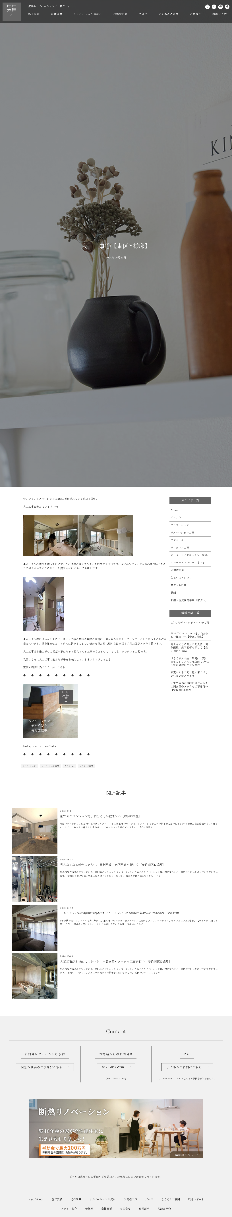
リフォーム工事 (86, 766)
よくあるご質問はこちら (184, 1067)
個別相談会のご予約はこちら (42, 1067)
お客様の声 (120, 14)
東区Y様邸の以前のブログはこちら (44, 667)
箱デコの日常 (179, 585)
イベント (176, 518)
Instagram (30, 746)
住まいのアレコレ (181, 578)
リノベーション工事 (50, 766)
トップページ (36, 1199)
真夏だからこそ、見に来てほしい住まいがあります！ (189, 674)
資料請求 (144, 1209)
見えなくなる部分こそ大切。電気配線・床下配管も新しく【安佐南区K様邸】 (189, 647)
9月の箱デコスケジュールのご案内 (190, 624)
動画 (173, 593)
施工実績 (34, 14)
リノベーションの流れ (87, 14)
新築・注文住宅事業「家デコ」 (189, 600)
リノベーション (29, 766)
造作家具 (57, 14)
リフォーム (69, 766)
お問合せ (195, 14)
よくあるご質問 (168, 14)
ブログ (143, 14)
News (174, 510)
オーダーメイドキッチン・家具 (189, 555)
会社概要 (106, 1209)
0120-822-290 (113, 1067)
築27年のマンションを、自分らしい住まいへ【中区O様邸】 (190, 635)
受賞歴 (89, 1209)
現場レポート (196, 1199)
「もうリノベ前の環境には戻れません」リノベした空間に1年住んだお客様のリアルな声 (190, 661)
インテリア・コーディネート (188, 563)
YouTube (50, 746)
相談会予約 (219, 14)
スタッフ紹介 (69, 1209)
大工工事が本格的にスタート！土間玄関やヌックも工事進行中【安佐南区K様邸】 (189, 686)
